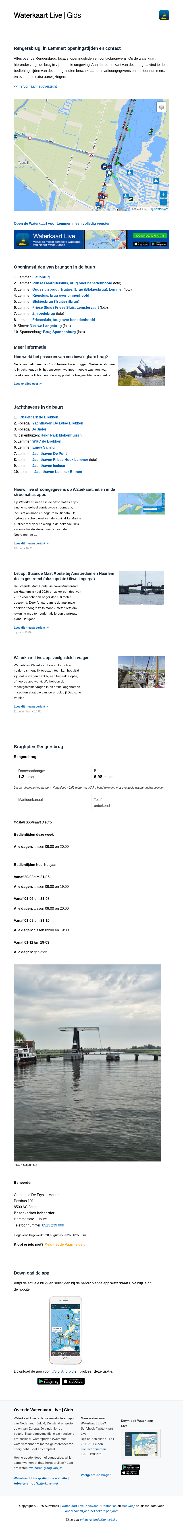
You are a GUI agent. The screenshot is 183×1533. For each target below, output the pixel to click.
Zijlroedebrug (43, 313)
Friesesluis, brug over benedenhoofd (63, 320)
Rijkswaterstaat (159, 209)
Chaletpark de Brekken (38, 417)
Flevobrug (41, 277)
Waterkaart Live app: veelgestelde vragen (51, 657)
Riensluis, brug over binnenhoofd (60, 295)
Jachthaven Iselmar (48, 466)
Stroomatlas (108, 1506)
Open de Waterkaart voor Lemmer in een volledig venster (62, 223)
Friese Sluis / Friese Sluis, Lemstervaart (65, 307)
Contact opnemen (93, 1449)
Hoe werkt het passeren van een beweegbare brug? (61, 357)
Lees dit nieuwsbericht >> (32, 543)
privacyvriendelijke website (98, 1519)
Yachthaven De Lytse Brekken (57, 423)
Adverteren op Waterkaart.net (36, 1483)
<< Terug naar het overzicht (35, 86)
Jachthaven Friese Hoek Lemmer (60, 460)
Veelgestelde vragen (96, 1475)
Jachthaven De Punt (49, 454)
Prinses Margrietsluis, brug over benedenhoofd (72, 283)
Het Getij (128, 1506)
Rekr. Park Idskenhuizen (61, 435)
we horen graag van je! (45, 1468)
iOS (54, 1371)
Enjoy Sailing (43, 447)
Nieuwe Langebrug (46, 326)
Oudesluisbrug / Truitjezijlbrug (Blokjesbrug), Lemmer (77, 289)
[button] (111, 175)
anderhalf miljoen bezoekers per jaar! (91, 1511)
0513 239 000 (53, 1225)
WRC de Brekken (46, 441)
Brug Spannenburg (59, 332)
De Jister (38, 429)
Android (67, 1371)
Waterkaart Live (73, 1506)
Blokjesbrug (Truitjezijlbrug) (55, 301)
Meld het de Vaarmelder (64, 1244)
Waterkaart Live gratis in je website (40, 1478)
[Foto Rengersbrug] (87, 1061)
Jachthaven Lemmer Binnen (58, 472)
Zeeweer (91, 1506)
